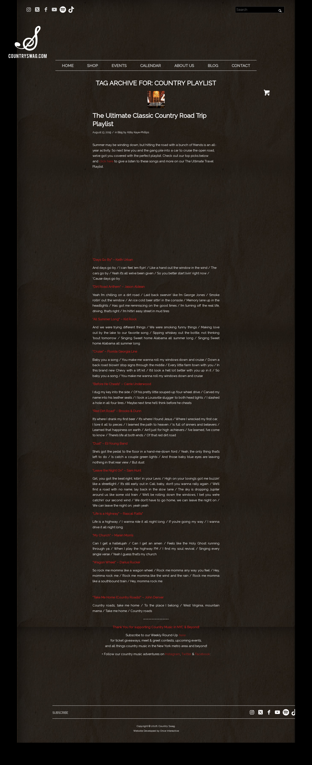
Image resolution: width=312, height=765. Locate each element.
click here (106, 161)
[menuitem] (68, 65)
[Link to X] (37, 9)
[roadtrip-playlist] (156, 99)
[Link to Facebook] (46, 9)
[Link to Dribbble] (71, 9)
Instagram (172, 654)
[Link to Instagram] (29, 9)
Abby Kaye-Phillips (138, 132)
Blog (120, 132)
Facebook (202, 654)
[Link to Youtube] (54, 9)
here (182, 635)
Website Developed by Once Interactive (156, 730)
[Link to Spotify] (63, 9)
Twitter (186, 654)
